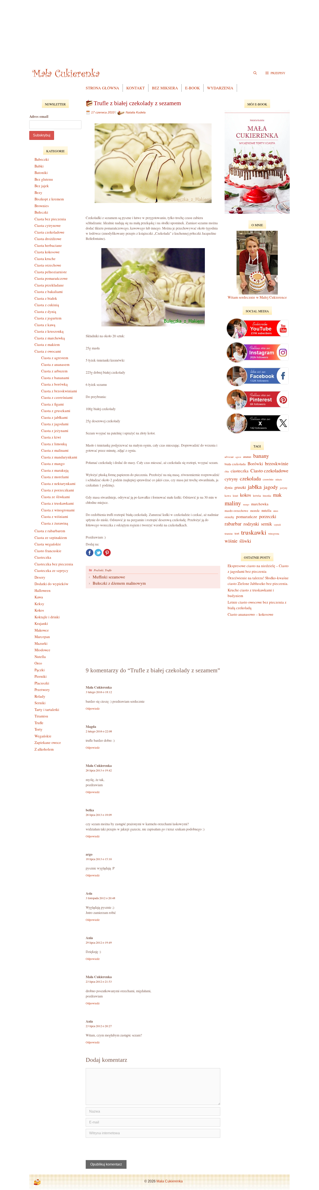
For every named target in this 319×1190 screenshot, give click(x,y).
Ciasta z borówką (54, 384)
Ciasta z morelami (55, 476)
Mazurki (41, 643)
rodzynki (251, 524)
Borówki (255, 464)
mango (246, 504)
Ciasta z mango (53, 463)
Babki (39, 166)
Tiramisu (41, 716)
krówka (257, 495)
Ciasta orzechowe (48, 265)
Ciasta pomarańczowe (51, 278)
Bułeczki (41, 212)
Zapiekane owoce (48, 742)
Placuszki (42, 683)
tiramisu (229, 533)
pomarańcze (246, 516)
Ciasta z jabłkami (54, 417)
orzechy (229, 517)
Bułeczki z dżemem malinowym (119, 583)
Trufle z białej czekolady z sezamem (137, 103)
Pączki (40, 669)
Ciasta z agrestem (54, 357)
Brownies (42, 205)
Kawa (39, 596)
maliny (233, 503)
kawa (228, 496)
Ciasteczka (43, 557)
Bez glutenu (44, 179)
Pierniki (41, 676)
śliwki (245, 540)
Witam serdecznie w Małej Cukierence (257, 297)
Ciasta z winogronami (58, 509)
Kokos (39, 610)
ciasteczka (239, 471)
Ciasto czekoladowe (269, 470)
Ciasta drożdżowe (48, 238)
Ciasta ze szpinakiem (51, 537)
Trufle (108, 570)
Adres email (38, 116)
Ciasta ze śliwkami (55, 496)
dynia (228, 487)
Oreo (38, 663)
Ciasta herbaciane (48, 245)
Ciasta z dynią (45, 311)
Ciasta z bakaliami (49, 291)
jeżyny (283, 488)
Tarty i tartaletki (47, 709)
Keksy (39, 603)
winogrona (273, 533)
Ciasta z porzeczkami (57, 490)
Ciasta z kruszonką (49, 331)
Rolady (40, 696)
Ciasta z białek (46, 298)
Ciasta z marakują (55, 470)
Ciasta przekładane (49, 285)
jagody (271, 486)
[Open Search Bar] (255, 73)
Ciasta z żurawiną (54, 523)
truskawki (253, 532)
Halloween (43, 590)
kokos (245, 495)
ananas (247, 457)
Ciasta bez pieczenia (50, 218)
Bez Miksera (165, 87)
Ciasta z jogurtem (48, 318)
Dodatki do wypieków (51, 583)
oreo (275, 511)
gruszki (240, 487)
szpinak (277, 524)
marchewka (259, 503)
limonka (267, 495)
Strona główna (102, 87)
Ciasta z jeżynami (54, 430)
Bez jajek (42, 185)
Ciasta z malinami (55, 450)
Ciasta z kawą (45, 324)
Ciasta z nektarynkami (58, 483)
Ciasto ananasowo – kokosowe (250, 614)
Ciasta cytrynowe (48, 225)
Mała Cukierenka (169, 1181)
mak (277, 494)
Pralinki (99, 570)
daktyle (278, 479)
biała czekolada (235, 464)
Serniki (40, 702)
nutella (266, 510)
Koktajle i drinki (47, 616)
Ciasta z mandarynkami (59, 457)
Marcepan (42, 636)
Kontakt (135, 87)
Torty (39, 729)
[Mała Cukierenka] (66, 73)
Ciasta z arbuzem (54, 370)
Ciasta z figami (52, 404)
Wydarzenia (220, 87)
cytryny (231, 479)
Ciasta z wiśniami (54, 516)
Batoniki (41, 172)
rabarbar (233, 523)
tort (237, 533)
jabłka (255, 486)
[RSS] (37, 1182)
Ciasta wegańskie (48, 544)
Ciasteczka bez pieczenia (54, 563)
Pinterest (107, 552)
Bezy (38, 192)
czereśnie (268, 479)
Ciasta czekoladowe (49, 232)
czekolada (250, 478)
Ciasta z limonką (54, 443)
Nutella (40, 656)
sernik (266, 524)
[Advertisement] (159, 30)
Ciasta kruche (45, 258)
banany (261, 455)
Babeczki (42, 159)
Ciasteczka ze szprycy (51, 570)
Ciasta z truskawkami (57, 503)
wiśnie (231, 540)
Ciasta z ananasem (55, 364)
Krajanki (41, 623)
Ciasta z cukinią (47, 304)
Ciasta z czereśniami (57, 397)
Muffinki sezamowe (109, 576)
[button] (275, 73)
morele (255, 510)
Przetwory (42, 689)
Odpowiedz (93, 708)
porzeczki (267, 516)
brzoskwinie (276, 463)
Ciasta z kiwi (51, 437)
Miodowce (42, 649)
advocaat (229, 456)
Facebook (90, 552)
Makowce (42, 630)
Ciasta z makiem (47, 344)
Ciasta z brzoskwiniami (59, 390)
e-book (192, 87)
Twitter (98, 552)
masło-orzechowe (236, 510)
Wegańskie (43, 735)
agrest (238, 456)
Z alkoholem (44, 749)
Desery (40, 577)
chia (227, 471)
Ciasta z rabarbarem (50, 530)
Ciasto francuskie (48, 550)
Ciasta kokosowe (47, 251)
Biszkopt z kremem (49, 198)
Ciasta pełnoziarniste (51, 271)
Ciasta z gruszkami (55, 410)
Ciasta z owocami (48, 351)
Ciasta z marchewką (50, 338)
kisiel (235, 495)
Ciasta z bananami (55, 377)
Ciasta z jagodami (55, 423)
